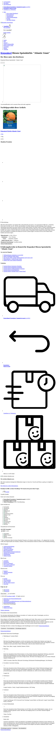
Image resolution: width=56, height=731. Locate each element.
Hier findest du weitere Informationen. (9, 485)
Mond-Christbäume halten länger (11, 256)
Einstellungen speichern (6, 728)
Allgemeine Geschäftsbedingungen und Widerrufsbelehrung (17, 601)
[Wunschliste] (5, 35)
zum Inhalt (6, 3)
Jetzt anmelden (7, 27)
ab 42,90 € (17, 7)
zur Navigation (7, 1)
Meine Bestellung (8, 547)
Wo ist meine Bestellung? (12, 13)
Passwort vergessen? (8, 563)
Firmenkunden (7, 554)
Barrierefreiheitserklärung (9, 602)
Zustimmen (3, 628)
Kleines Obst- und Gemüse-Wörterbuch (13, 260)
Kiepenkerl (6, 53)
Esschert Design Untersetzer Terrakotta (12, 266)
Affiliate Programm (8, 572)
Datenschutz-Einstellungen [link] (10, 604)
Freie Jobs (6, 584)
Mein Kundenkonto (8, 550)
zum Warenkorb (7, 4)
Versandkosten (9, 16)
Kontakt (8, 18)
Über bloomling (7, 580)
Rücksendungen (10, 14)
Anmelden (6, 560)
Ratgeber (6, 571)
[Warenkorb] (29, 37)
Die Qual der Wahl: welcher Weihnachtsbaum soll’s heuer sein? (18, 257)
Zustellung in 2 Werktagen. (10, 9)
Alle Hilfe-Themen (10, 20)
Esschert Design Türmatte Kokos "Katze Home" (15, 271)
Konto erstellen (7, 32)
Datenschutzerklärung (44, 625)
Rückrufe (6, 573)
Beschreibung (5, 222)
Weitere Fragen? (7, 555)
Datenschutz (6, 600)
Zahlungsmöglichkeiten (11, 17)
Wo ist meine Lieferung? (9, 564)
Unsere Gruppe (7, 581)
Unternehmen (7, 606)
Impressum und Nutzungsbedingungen (12, 598)
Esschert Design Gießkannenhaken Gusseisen (14, 268)
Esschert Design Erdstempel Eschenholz (13, 267)
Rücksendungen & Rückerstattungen (12, 551)
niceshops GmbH (11, 596)
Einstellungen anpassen (21, 628)
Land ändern (12, 593)
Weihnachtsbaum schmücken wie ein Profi (13, 255)
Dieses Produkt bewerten (6, 243)
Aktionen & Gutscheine (9, 553)
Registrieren (6, 562)
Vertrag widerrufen (5, 610)
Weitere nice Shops (8, 607)
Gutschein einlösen (8, 566)
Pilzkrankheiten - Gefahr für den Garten (13, 259)
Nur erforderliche (10, 628)
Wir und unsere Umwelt (9, 582)
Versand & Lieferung (8, 549)
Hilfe (5, 12)
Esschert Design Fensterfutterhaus (11, 270)
